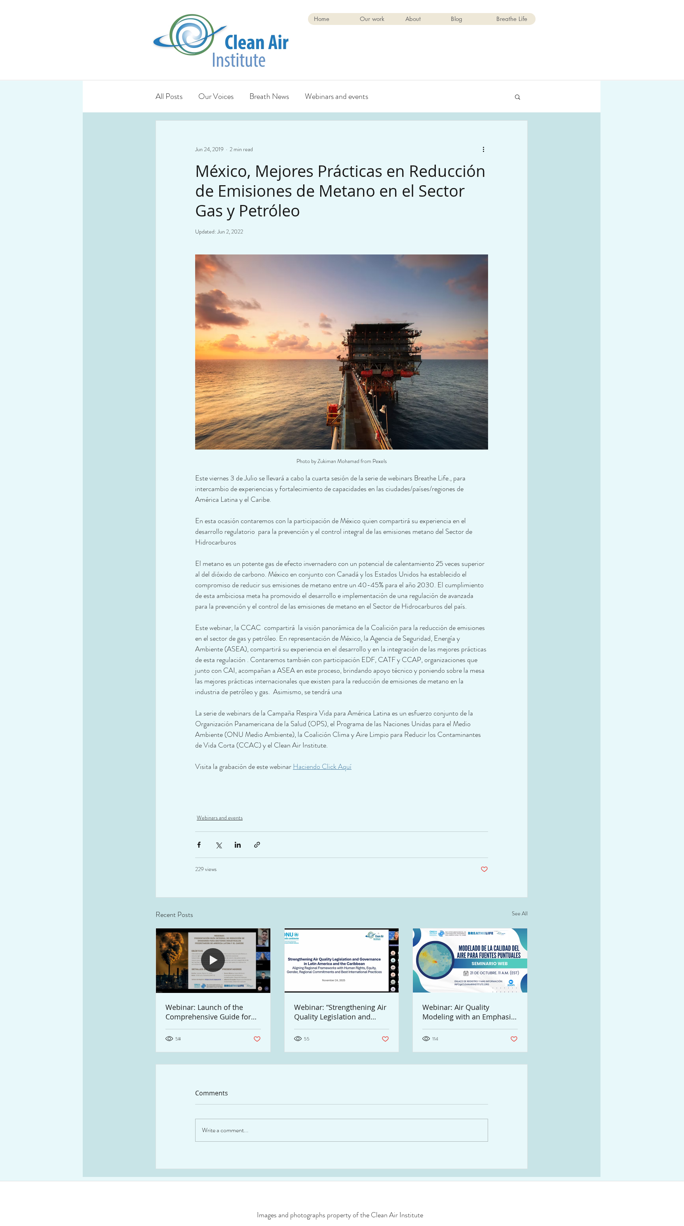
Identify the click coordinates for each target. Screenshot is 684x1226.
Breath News (269, 96)
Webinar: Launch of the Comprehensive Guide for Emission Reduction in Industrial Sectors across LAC (208, 1011)
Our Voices (216, 96)
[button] (517, 96)
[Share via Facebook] (199, 844)
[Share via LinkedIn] (237, 844)
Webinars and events (336, 96)
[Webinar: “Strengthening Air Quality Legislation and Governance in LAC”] (342, 960)
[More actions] (483, 149)
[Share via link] (257, 844)
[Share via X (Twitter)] (218, 844)
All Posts (169, 96)
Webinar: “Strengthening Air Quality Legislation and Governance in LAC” (340, 1011)
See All (520, 913)
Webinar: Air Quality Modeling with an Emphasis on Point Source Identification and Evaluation (468, 1011)
